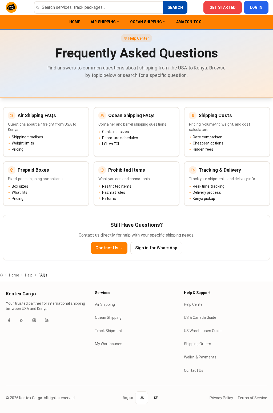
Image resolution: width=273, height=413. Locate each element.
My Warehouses (108, 344)
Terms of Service (252, 398)
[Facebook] (9, 320)
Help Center (194, 304)
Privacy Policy (221, 398)
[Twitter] (21, 320)
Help (29, 275)
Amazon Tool (190, 22)
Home (74, 22)
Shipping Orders (197, 344)
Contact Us (106, 247)
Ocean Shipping (146, 22)
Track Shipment (108, 331)
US (142, 398)
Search (175, 7)
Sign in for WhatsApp (156, 247)
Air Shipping (103, 22)
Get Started (223, 7)
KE (156, 398)
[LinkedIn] (47, 320)
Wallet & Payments (200, 357)
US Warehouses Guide (203, 331)
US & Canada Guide (200, 317)
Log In (256, 7)
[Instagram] (34, 320)
